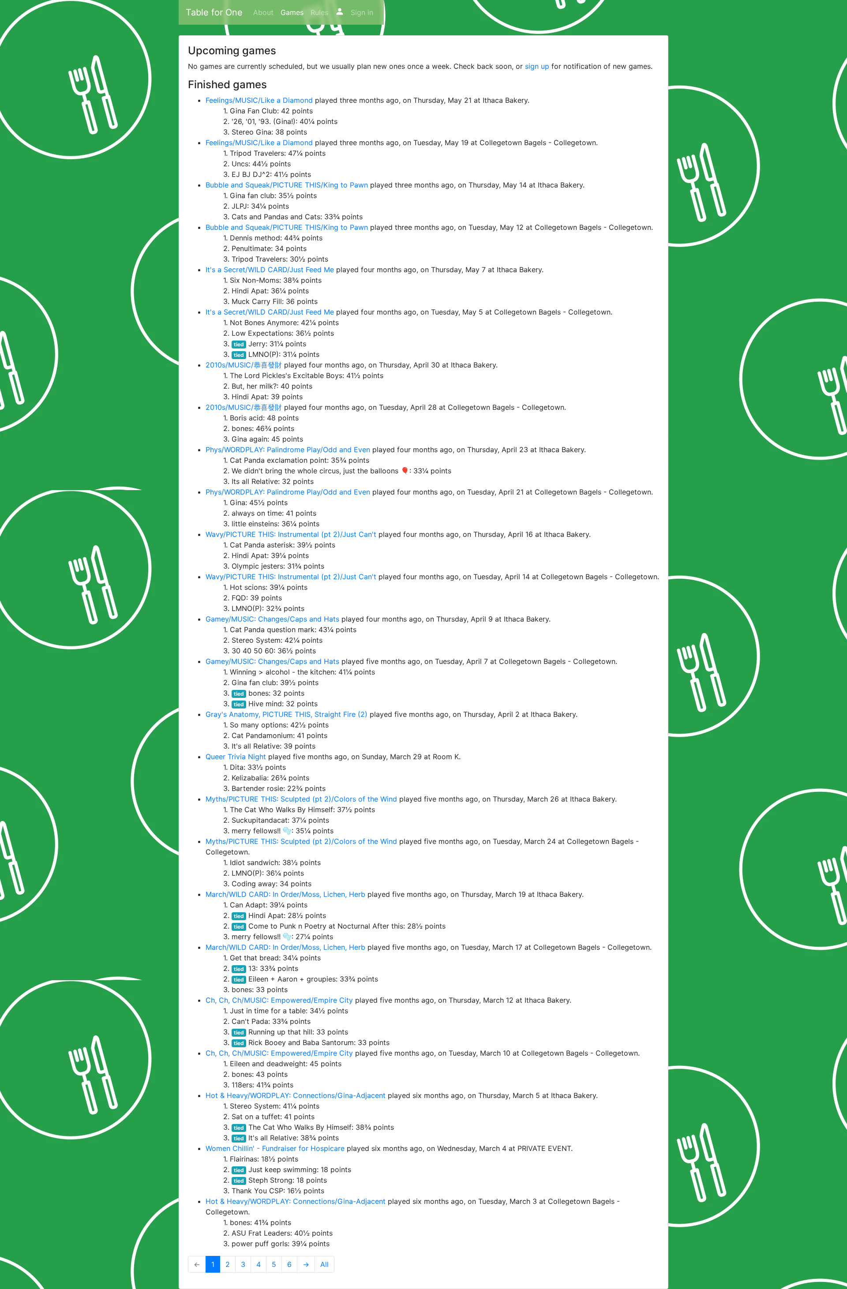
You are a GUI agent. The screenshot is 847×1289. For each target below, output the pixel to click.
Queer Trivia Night (236, 756)
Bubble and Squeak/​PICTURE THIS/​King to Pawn (287, 184)
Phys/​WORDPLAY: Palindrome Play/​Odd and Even (288, 449)
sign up (537, 66)
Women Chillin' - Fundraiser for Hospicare (275, 1148)
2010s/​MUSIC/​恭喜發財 (244, 364)
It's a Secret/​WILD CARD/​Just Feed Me (270, 269)
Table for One (214, 12)
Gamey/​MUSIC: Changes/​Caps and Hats (272, 619)
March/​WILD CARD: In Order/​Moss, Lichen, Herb (285, 894)
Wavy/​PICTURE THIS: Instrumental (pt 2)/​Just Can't (291, 534)
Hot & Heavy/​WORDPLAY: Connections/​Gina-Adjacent (296, 1095)
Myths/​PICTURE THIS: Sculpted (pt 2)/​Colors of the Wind (301, 798)
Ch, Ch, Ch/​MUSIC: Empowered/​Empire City (279, 1000)
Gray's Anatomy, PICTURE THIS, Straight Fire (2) (286, 714)
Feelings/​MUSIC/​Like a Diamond (259, 100)
